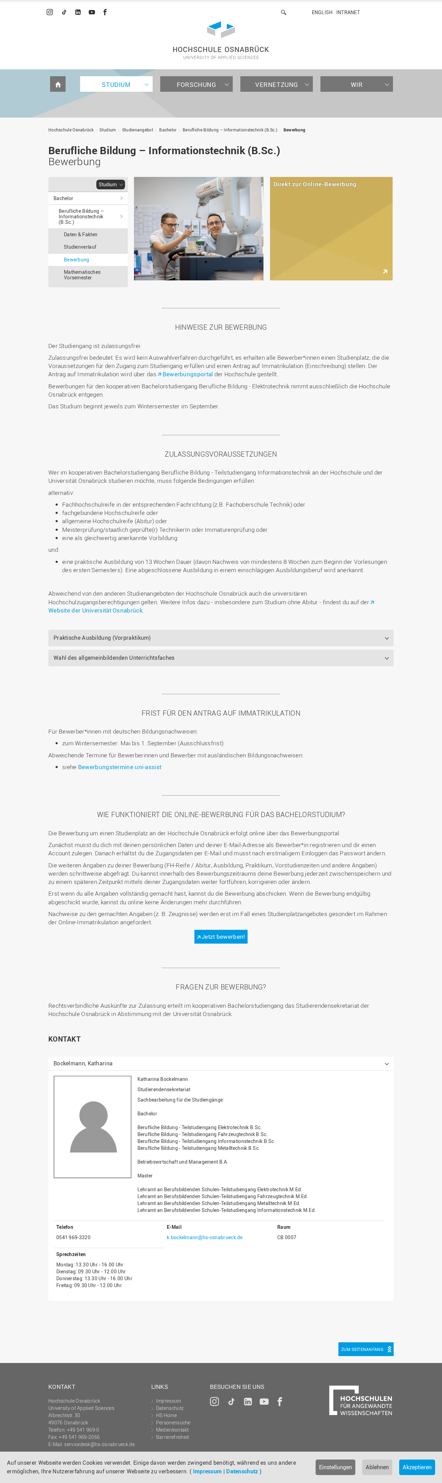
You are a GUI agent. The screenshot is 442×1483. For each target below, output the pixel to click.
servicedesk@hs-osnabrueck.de (99, 1444)
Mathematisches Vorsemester (82, 275)
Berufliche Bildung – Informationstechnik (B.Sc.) (230, 129)
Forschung (196, 84)
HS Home (166, 1415)
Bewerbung (295, 129)
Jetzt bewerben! (223, 936)
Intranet (348, 12)
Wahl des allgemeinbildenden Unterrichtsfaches (114, 657)
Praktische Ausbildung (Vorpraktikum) (102, 637)
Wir (357, 84)
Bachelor (167, 129)
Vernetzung (276, 84)
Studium (116, 84)
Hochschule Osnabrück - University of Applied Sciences (221, 40)
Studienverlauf (80, 246)
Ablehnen (377, 1467)
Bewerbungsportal (188, 374)
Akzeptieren (417, 1467)
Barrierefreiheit (172, 1437)
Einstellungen (335, 1467)
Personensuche (173, 1422)
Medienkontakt (172, 1429)
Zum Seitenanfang (362, 1349)
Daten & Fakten (80, 234)
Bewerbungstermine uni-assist (119, 767)
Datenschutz (242, 1471)
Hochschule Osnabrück (71, 129)
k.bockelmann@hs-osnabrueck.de (205, 1237)
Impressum (207, 1471)
